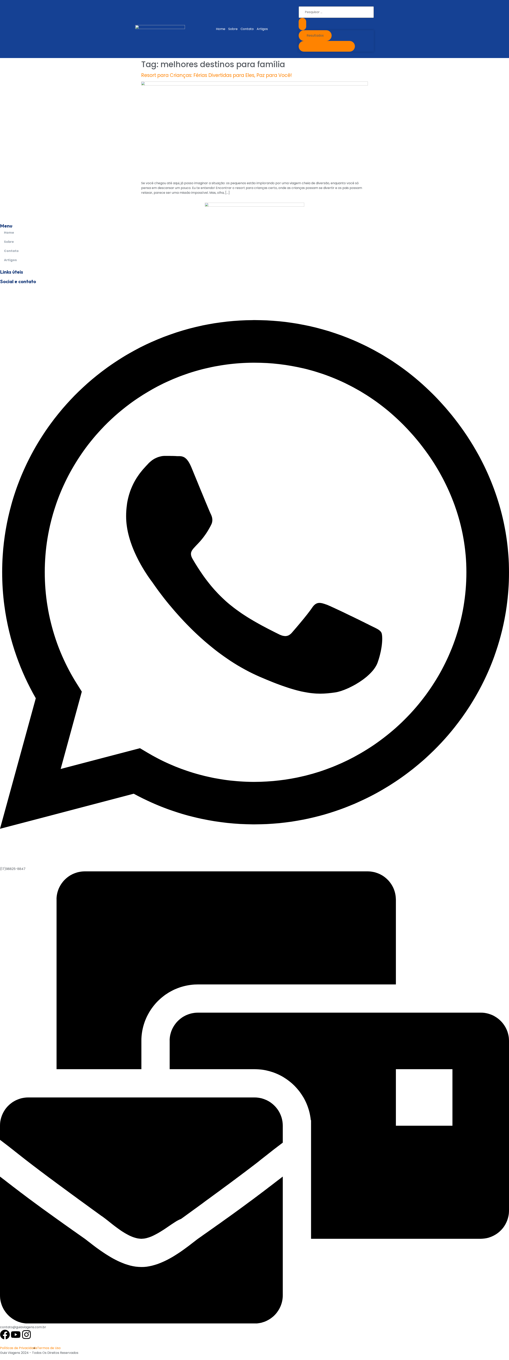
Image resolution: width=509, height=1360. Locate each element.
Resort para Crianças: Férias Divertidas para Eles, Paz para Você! (216, 75)
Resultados (315, 35)
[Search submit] (302, 24)
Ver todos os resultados (327, 46)
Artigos (262, 29)
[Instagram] (26, 1335)
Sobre (233, 29)
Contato (247, 29)
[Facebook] (5, 1335)
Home (220, 29)
